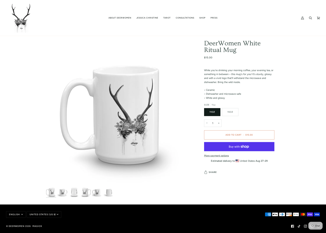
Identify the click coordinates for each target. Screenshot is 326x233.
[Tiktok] (299, 226)
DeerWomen (16, 226)
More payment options (216, 155)
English (15, 214)
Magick (37, 226)
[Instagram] (305, 226)
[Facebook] (292, 226)
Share (213, 172)
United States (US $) (43, 214)
